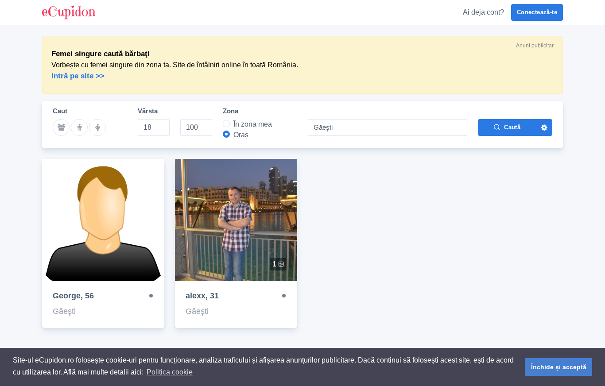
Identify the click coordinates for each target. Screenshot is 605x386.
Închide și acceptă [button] (558, 367)
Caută (512, 127)
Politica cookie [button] (170, 372)
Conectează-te (537, 12)
